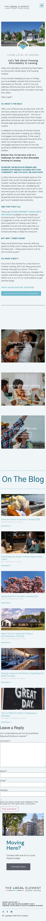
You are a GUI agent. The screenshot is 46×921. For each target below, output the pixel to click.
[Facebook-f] (7, 912)
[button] (42, 5)
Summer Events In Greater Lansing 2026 (20, 519)
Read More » (6, 526)
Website (4, 790)
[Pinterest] (11, 912)
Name (3, 771)
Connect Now (18, 866)
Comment (5, 741)
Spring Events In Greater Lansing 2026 (19, 596)
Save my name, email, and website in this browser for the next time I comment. (19, 803)
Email (3, 781)
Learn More (23, 348)
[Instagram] (3, 912)
